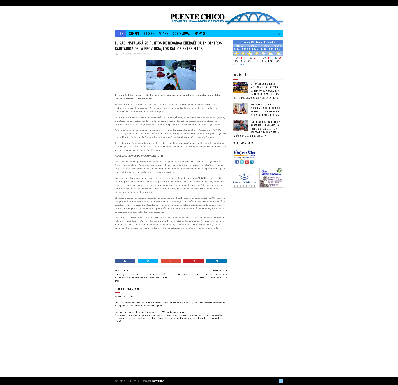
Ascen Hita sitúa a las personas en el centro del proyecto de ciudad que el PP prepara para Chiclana (265, 110)
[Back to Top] (281, 381)
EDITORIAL (134, 33)
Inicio (120, 33)
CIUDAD (148, 33)
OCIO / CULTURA (181, 33)
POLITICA (163, 33)
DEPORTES (199, 33)
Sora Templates (159, 381)
